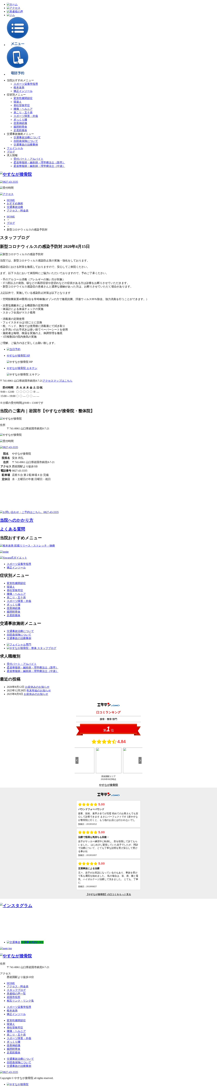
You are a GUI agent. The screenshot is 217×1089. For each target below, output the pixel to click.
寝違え (18, 101)
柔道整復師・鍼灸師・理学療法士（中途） (39, 166)
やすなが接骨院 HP (18, 355)
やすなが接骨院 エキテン (22, 368)
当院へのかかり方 (16, 520)
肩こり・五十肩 (23, 112)
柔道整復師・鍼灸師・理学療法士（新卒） (39, 162)
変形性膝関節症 (23, 98)
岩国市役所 (13, 997)
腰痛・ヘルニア (23, 108)
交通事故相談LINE (32, 942)
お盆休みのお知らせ (37, 686)
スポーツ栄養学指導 (26, 83)
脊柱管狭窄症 (22, 105)
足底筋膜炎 (20, 130)
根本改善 (19, 87)
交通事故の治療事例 (26, 144)
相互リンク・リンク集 (20, 1000)
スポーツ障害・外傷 (26, 116)
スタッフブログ (16, 990)
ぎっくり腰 (20, 119)
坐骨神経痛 (20, 123)
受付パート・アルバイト (28, 158)
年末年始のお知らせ (38, 690)
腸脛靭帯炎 (20, 126)
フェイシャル (15, 148)
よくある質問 (12, 529)
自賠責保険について (26, 141)
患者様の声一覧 (16, 993)
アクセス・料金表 (17, 986)
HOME (11, 216)
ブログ (11, 151)
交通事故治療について (27, 137)
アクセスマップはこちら (57, 380)
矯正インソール (23, 91)
